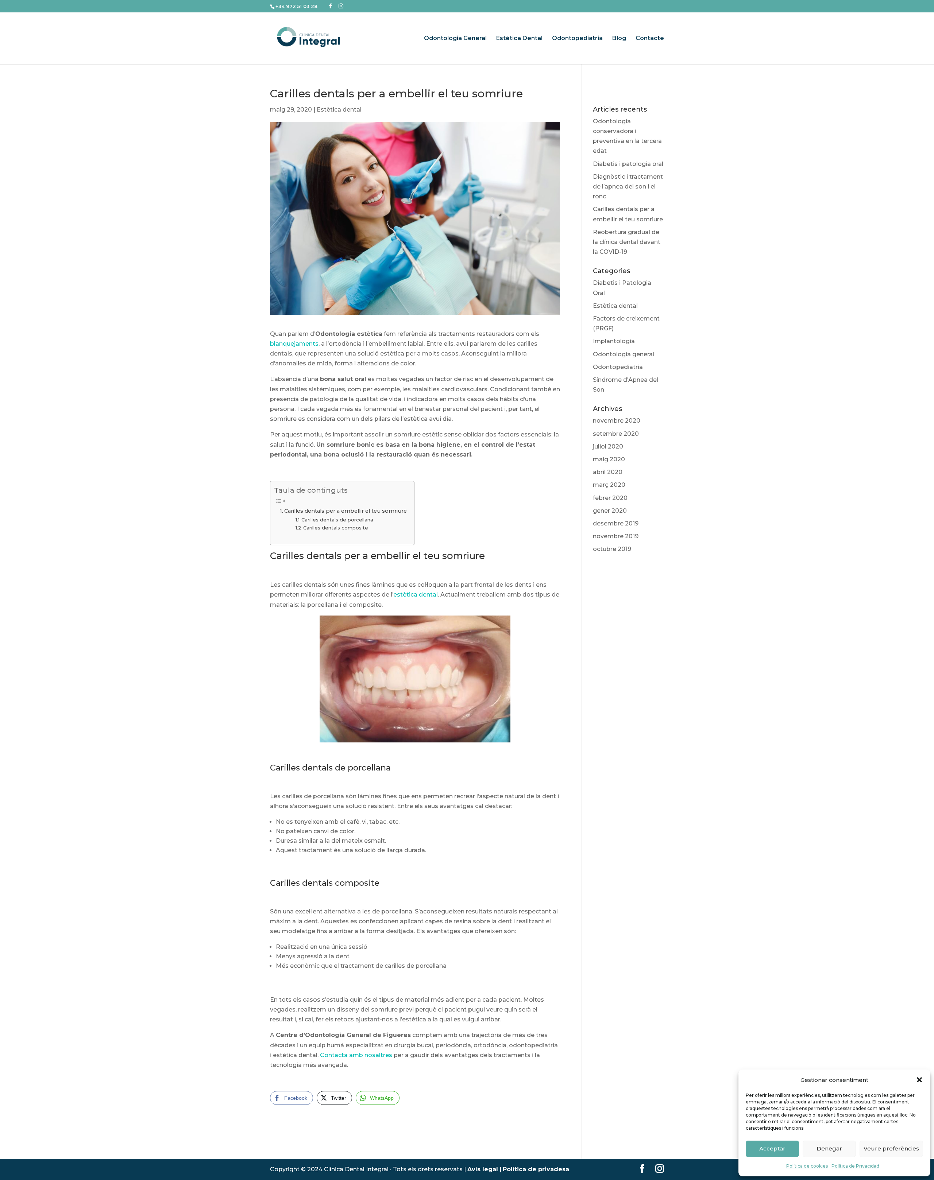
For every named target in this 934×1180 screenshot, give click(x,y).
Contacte (650, 39)
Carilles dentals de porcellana (337, 520)
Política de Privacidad (855, 1166)
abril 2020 (607, 472)
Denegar (829, 1148)
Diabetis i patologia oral (628, 163)
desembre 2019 (615, 523)
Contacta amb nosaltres (356, 1055)
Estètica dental (339, 109)
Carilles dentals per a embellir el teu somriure (345, 511)
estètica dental (415, 594)
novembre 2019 (615, 536)
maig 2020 (609, 459)
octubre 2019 (612, 549)
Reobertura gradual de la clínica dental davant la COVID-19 (626, 242)
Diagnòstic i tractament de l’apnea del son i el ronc (628, 186)
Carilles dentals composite (335, 528)
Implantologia (614, 341)
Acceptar (772, 1148)
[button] (919, 1079)
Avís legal (482, 1169)
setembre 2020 (616, 433)
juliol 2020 (608, 446)
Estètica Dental (519, 39)
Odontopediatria (577, 39)
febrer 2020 (610, 497)
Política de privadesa (536, 1169)
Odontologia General (455, 39)
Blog (619, 39)
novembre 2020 (616, 420)
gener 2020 (610, 510)
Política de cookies (807, 1166)
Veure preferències (891, 1148)
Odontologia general (623, 354)
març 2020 (609, 484)
